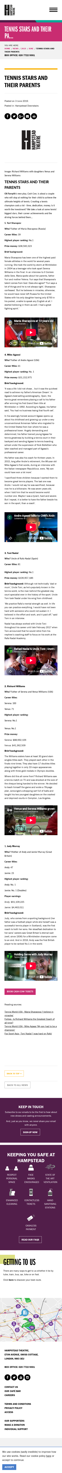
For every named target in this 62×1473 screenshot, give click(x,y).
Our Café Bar (13, 1391)
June (31, 48)
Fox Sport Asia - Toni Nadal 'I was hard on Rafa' (28, 1033)
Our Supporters (14, 1420)
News (16, 48)
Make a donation (15, 1424)
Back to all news (17, 1085)
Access (9, 1412)
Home (7, 48)
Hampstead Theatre (10, 10)
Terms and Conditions (18, 1403)
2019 (23, 48)
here (48, 1456)
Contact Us (11, 1386)
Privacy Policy (13, 1408)
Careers (10, 1395)
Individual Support (16, 1429)
